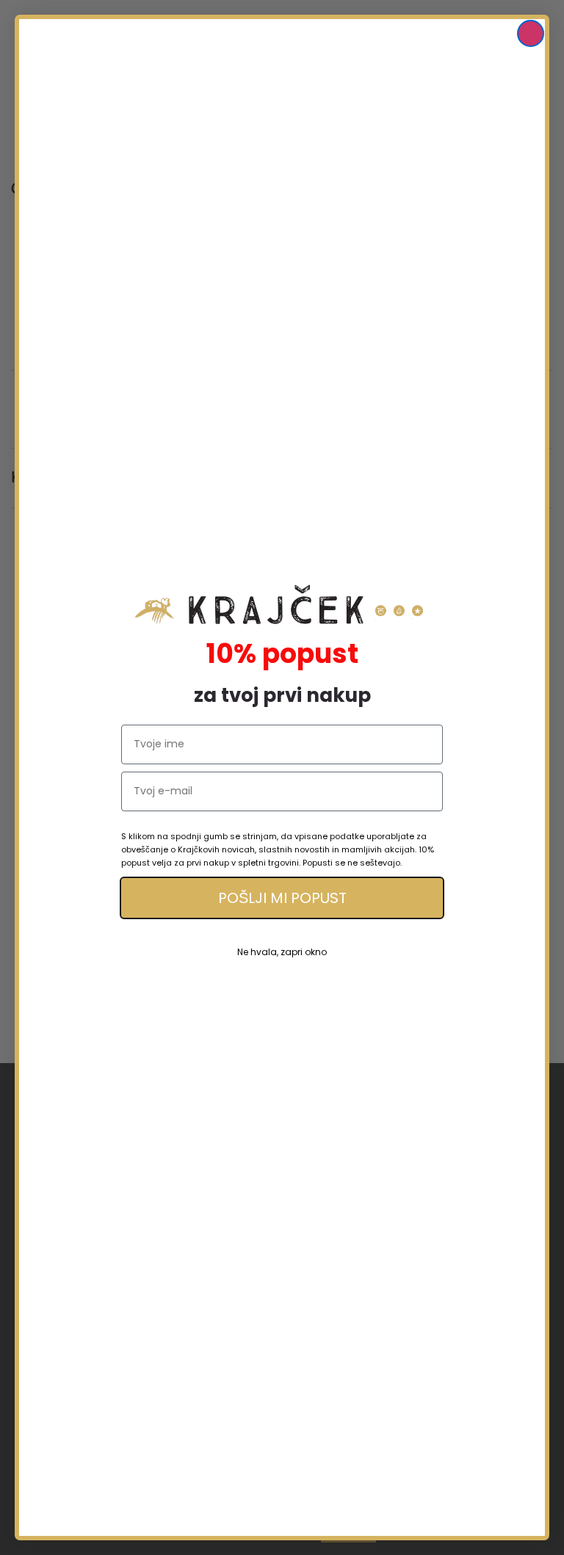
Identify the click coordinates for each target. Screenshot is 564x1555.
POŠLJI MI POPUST (282, 898)
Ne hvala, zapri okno (282, 952)
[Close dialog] (530, 33)
